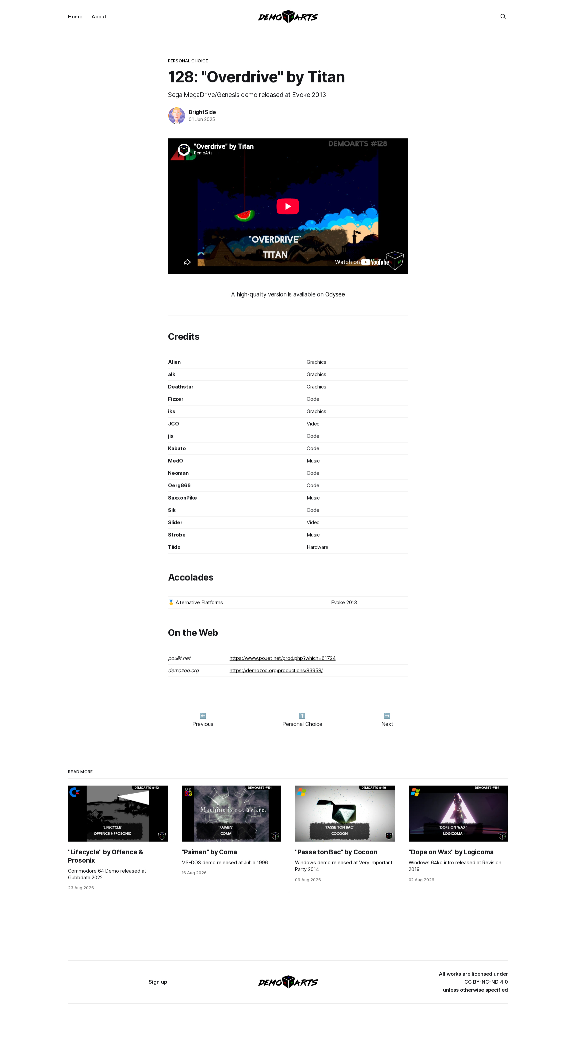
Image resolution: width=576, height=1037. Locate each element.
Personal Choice (188, 60)
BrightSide (202, 112)
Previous (202, 724)
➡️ (387, 715)
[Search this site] (503, 16)
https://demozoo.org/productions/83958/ (276, 670)
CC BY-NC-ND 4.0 (486, 982)
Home (75, 16)
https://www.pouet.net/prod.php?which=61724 (283, 658)
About (99, 16)
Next (387, 724)
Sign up (158, 982)
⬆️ (302, 715)
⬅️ (203, 715)
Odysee (335, 294)
